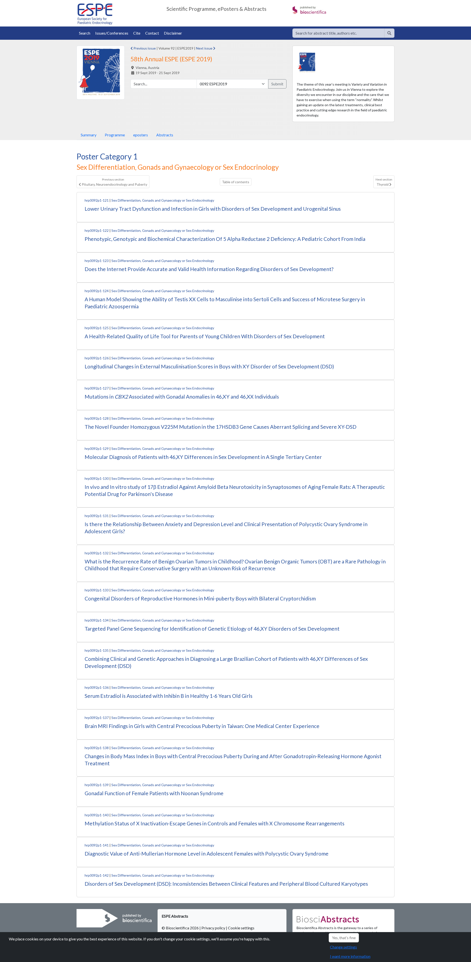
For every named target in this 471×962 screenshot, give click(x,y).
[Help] (389, 33)
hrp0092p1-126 (97, 358)
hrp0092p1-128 (97, 418)
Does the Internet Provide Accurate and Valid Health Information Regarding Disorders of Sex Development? (209, 269)
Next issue (204, 48)
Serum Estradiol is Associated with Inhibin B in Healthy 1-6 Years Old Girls (168, 696)
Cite (136, 33)
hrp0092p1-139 (97, 785)
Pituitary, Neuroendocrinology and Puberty (114, 182)
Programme (115, 134)
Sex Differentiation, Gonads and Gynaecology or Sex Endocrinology (162, 200)
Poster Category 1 (107, 156)
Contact (152, 33)
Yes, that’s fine (344, 937)
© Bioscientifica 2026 (180, 927)
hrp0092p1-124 (97, 291)
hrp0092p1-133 (97, 590)
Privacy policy (213, 927)
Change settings (343, 947)
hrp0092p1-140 (97, 815)
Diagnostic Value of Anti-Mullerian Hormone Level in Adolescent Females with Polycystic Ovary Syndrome (206, 853)
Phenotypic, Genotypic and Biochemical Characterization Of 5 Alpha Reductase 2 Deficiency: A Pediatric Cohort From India (225, 239)
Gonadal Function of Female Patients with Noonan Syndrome (154, 793)
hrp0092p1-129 (97, 448)
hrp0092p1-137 (97, 717)
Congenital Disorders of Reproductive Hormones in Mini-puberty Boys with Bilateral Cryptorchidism (200, 598)
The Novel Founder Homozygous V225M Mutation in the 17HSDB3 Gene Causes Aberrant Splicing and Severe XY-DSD (220, 427)
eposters (140, 134)
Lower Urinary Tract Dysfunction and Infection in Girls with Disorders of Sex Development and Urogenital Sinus (213, 209)
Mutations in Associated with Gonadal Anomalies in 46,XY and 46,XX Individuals (182, 396)
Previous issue (144, 48)
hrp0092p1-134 (97, 620)
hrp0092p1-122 (97, 230)
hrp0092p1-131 (97, 516)
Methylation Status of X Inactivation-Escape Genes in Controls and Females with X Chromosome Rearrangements (214, 823)
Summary (88, 134)
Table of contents (235, 182)
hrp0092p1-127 (97, 388)
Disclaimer (173, 33)
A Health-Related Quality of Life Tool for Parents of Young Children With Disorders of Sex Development (205, 336)
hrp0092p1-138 (97, 748)
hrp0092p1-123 (97, 261)
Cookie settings (241, 927)
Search (84, 33)
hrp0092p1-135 (97, 650)
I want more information (350, 956)
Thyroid (384, 182)
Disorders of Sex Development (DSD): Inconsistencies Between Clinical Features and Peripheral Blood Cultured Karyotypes (226, 884)
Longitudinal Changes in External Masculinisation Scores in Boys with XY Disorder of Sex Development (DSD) (209, 366)
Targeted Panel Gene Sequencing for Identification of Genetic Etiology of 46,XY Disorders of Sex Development (212, 628)
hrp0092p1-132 (97, 553)
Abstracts (164, 134)
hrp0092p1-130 (97, 478)
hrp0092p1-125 (97, 328)
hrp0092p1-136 (97, 687)
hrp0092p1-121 (97, 200)
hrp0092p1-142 (97, 875)
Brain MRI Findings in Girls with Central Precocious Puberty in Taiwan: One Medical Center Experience (202, 726)
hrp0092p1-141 (97, 845)
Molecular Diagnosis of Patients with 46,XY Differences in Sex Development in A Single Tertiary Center (203, 457)
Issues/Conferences (111, 33)
